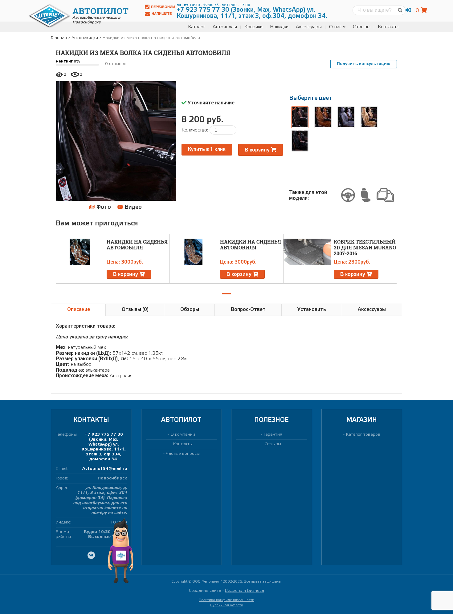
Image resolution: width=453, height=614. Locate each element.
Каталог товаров (363, 435)
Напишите (162, 13)
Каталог (196, 27)
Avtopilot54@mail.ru (104, 469)
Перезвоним (163, 7)
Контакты (388, 27)
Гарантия (273, 435)
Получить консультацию (363, 64)
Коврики (253, 27)
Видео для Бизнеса (244, 591)
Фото (103, 207)
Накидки (279, 27)
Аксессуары (309, 27)
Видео (132, 207)
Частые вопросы (183, 454)
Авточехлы (225, 27)
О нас (335, 27)
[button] (226, 293)
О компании (182, 435)
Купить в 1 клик (207, 149)
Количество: (195, 130)
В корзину (258, 149)
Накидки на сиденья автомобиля (137, 244)
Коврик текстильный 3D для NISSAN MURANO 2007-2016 (365, 247)
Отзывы (361, 27)
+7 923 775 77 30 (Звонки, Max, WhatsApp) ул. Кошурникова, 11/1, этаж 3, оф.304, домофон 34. (104, 447)
